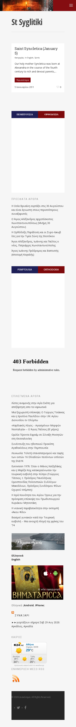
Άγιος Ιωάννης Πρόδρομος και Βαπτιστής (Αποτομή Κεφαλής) (35, 252)
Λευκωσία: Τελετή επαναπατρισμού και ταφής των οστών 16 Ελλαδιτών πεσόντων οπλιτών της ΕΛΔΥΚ (37, 457)
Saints (37, 57)
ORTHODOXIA (51, 269)
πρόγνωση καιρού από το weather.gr (29, 665)
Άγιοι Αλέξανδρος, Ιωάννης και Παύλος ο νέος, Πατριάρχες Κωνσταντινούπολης (35, 243)
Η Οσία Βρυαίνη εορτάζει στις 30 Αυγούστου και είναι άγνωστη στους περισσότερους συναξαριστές (37, 209)
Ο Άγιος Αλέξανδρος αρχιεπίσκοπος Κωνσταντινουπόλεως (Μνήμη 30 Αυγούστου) (32, 223)
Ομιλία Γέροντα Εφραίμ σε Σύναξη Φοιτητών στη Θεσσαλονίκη (37, 436)
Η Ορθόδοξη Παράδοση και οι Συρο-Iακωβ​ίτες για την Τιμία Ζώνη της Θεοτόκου (36, 234)
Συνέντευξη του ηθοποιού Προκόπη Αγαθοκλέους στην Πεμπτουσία (32, 445)
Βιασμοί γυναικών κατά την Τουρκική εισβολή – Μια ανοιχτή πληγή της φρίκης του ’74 (37, 521)
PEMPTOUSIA (24, 269)
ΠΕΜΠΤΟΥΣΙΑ (25, 114)
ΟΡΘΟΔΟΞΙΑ (51, 114)
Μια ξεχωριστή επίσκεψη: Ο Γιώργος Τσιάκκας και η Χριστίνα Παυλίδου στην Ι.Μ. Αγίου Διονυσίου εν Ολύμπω (38, 416)
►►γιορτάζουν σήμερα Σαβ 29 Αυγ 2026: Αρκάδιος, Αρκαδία (35, 624)
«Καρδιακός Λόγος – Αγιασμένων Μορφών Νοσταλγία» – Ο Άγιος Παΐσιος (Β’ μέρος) (36, 427)
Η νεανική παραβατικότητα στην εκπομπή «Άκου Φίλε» (35, 510)
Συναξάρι (22, 615)
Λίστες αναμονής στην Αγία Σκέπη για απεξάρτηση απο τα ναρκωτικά (32, 405)
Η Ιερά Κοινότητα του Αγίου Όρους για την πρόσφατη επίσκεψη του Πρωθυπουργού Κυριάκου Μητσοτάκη (36, 498)
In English (29, 57)
